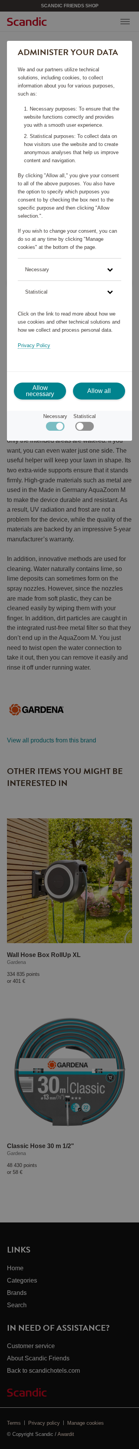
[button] (69, 269)
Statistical (84, 416)
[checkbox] (84, 428)
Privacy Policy (34, 345)
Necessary (55, 416)
